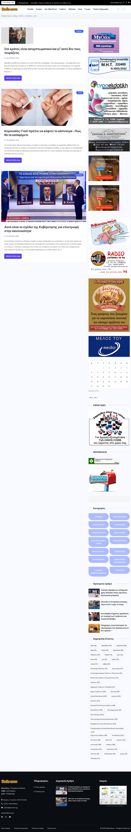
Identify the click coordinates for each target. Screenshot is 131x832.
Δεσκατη (119, 533)
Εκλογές (95, 701)
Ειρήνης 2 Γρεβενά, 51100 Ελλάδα (15, 800)
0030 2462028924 (10, 804)
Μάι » (96, 398)
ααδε (108, 740)
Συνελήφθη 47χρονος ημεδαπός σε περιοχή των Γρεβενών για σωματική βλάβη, (115, 616)
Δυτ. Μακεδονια (51, 9)
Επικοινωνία (40, 791)
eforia (104, 650)
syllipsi (106, 664)
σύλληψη (95, 758)
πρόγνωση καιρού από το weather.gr (114, 805)
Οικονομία (99, 559)
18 (121, 377)
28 (97, 386)
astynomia (121, 645)
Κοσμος (39, 9)
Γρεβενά (95, 682)
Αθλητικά (99, 525)
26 (127, 382)
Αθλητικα (71, 9)
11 (121, 372)
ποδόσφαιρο (109, 754)
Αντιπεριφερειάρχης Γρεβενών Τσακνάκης (106, 673)
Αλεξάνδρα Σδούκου (98, 668)
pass (120, 655)
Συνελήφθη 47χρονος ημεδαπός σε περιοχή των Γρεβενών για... (50, 3)
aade (93, 645)
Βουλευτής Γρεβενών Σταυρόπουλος (104, 678)
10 (115, 372)
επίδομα (110, 744)
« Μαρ (91, 398)
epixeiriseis (118, 650)
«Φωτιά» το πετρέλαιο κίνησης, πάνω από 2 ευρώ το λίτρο (79, 800)
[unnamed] (109, 140)
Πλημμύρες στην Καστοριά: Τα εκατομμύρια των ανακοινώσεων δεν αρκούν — (115, 628)
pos (104, 659)
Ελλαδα (30, 9)
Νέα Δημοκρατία (114, 710)
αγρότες (120, 740)
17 (115, 377)
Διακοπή (115, 691)
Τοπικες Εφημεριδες (101, 9)
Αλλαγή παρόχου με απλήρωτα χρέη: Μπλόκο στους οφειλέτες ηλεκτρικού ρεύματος (114, 592)
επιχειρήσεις (96, 749)
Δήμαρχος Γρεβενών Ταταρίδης (102, 687)
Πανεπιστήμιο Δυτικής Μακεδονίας (103, 719)
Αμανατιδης (117, 668)
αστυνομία (95, 744)
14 (97, 377)
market (108, 655)
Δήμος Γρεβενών (98, 691)
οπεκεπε (94, 754)
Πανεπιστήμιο (97, 714)
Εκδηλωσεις (119, 541)
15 (103, 377)
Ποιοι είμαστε (40, 787)
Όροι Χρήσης (5, 828)
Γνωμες (88, 9)
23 (109, 382)
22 (103, 382)
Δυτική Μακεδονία (98, 696)
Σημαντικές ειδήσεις (98, 735)
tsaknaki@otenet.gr (10, 808)
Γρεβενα (62, 9)
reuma (115, 659)
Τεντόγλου (95, 740)
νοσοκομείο (111, 749)
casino (99, 517)
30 (109, 386)
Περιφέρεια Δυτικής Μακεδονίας (103, 724)
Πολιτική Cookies (38, 828)
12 (127, 372)
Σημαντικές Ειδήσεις (119, 560)
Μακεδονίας (96, 710)
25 (121, 382)
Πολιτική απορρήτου (21, 828)
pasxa (93, 659)
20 (92, 382)
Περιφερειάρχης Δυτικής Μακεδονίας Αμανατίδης (107, 728)
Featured (95, 655)
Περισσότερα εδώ (13, 78)
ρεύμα (123, 754)
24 (115, 382)
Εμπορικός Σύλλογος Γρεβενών (102, 705)
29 (103, 386)
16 (109, 377)
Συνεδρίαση (118, 735)
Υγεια (80, 9)
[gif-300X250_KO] (104, 40)
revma (94, 664)
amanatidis (106, 645)
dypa (93, 650)
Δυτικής (115, 696)
